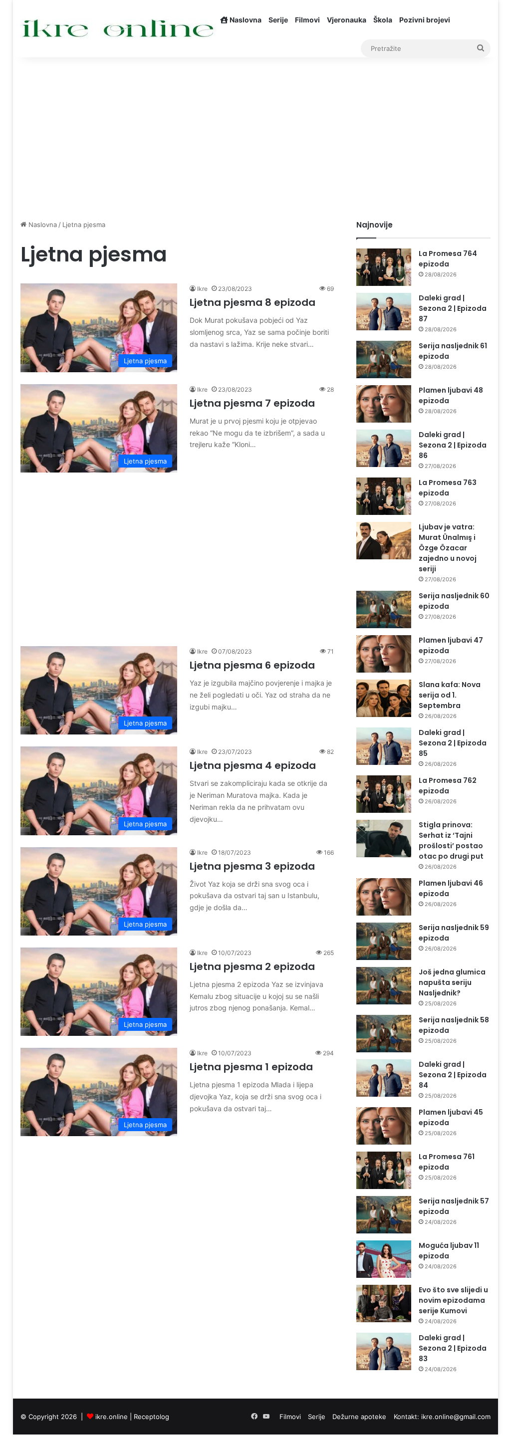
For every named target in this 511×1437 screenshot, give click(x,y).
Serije (278, 19)
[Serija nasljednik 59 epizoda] (383, 941)
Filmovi (307, 19)
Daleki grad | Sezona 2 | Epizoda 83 (453, 1348)
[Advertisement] (256, 135)
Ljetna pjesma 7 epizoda (252, 403)
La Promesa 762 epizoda (448, 785)
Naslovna (244, 19)
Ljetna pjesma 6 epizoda (252, 665)
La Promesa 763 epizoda (448, 488)
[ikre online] (118, 28)
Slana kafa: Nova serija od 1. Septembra (450, 695)
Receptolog (151, 1417)
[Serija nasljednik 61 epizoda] (383, 359)
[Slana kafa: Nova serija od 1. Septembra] (383, 698)
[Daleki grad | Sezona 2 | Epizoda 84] (383, 1078)
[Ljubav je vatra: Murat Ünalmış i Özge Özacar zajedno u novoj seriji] (383, 540)
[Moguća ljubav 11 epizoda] (383, 1259)
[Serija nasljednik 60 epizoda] (383, 609)
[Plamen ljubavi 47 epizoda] (383, 654)
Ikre (202, 288)
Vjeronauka (346, 19)
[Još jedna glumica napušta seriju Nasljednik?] (383, 985)
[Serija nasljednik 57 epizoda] (383, 1214)
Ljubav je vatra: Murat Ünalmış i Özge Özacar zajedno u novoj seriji (448, 548)
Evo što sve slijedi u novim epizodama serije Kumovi (453, 1300)
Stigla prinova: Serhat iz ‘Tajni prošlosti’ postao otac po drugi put (451, 840)
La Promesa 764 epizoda (448, 258)
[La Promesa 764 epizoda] (383, 267)
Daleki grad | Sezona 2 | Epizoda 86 (453, 445)
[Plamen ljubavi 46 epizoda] (383, 897)
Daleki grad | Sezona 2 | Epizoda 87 (453, 308)
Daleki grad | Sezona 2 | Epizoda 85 (453, 742)
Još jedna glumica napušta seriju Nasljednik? (452, 982)
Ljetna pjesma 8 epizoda (252, 302)
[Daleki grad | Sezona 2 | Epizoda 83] (383, 1351)
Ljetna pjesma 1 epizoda (251, 1067)
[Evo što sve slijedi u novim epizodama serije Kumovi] (383, 1303)
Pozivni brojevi (424, 19)
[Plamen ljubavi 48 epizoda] (383, 404)
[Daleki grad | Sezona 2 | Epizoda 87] (383, 311)
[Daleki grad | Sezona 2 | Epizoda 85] (383, 746)
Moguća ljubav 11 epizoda (449, 1250)
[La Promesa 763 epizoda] (383, 496)
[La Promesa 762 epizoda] (383, 794)
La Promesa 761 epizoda (447, 1162)
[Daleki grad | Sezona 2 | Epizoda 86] (383, 448)
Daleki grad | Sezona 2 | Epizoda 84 (453, 1074)
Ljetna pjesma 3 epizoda (252, 866)
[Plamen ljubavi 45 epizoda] (383, 1126)
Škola (382, 19)
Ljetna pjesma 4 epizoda (253, 765)
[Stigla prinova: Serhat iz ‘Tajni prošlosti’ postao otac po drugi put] (383, 838)
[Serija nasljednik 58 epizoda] (383, 1033)
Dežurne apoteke (359, 1417)
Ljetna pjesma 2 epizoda (252, 966)
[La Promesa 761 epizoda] (383, 1170)
